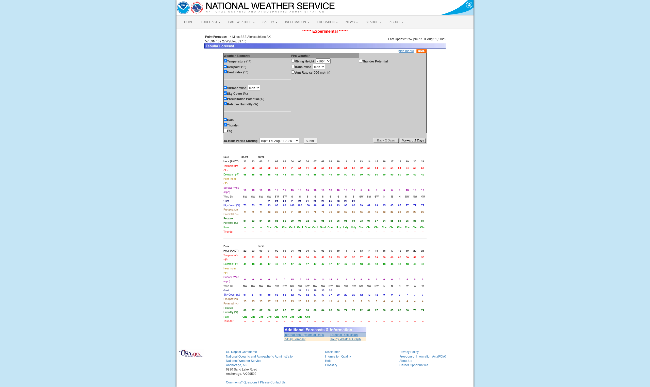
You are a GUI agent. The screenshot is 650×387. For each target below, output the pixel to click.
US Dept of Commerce (241, 351)
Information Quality (338, 356)
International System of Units (304, 334)
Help (328, 360)
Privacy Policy (409, 351)
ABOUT (395, 22)
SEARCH (372, 22)
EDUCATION (326, 22)
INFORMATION (296, 22)
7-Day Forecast (294, 339)
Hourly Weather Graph (345, 339)
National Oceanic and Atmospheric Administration (260, 356)
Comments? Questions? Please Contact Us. (256, 382)
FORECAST (209, 22)
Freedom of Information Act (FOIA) (422, 356)
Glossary (331, 365)
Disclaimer (332, 351)
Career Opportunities (413, 365)
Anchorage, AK (236, 365)
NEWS (350, 22)
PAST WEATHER (240, 22)
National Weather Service (243, 360)
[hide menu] (406, 51)
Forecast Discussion (344, 334)
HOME (188, 22)
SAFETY (269, 22)
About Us (405, 360)
